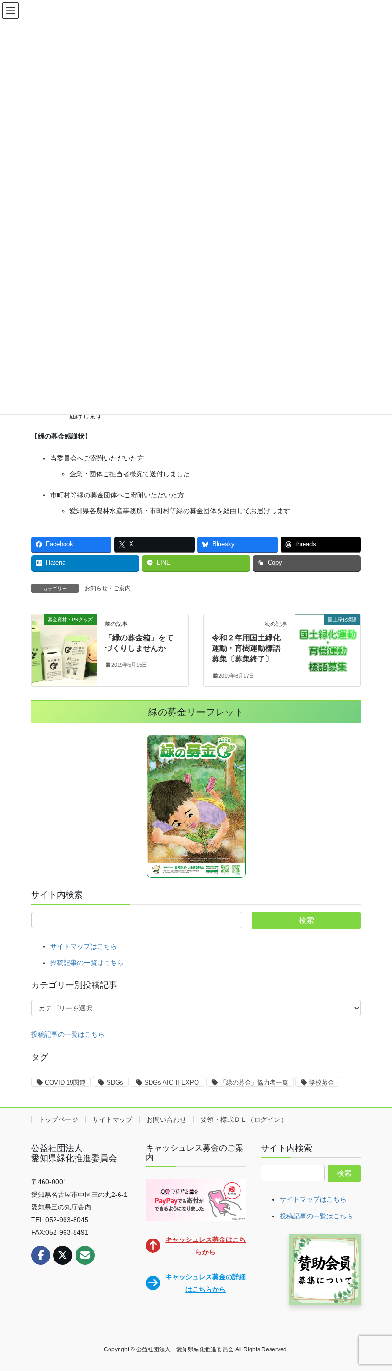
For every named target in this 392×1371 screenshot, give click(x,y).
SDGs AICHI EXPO (171, 1082)
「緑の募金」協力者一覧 (254, 1082)
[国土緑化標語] (327, 649)
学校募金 (321, 1082)
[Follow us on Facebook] (40, 1255)
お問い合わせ (166, 1119)
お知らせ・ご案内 (108, 588)
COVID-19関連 (65, 1082)
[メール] (85, 1255)
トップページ (58, 1119)
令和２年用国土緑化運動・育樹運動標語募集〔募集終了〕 (246, 648)
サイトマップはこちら (83, 946)
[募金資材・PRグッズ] (64, 649)
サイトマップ (112, 1119)
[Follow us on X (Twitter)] (62, 1255)
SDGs (115, 1082)
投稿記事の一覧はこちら (87, 962)
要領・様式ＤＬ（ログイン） (243, 1119)
